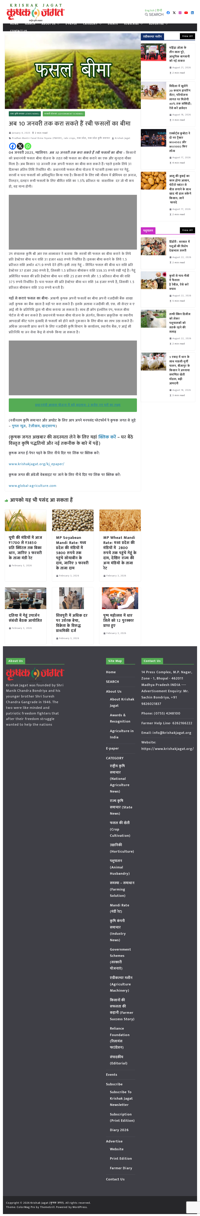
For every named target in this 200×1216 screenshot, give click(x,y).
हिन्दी (159, 10)
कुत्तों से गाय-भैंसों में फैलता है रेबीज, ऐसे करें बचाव (179, 282)
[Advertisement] (73, 222)
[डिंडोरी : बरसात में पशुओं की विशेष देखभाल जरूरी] (153, 253)
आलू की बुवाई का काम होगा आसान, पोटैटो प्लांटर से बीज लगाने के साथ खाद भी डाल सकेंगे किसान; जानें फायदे (180, 189)
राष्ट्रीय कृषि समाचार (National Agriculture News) (119, 778)
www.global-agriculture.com (32, 486)
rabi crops (69, 138)
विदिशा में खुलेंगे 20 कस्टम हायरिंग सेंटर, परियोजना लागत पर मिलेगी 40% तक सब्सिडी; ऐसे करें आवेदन (180, 97)
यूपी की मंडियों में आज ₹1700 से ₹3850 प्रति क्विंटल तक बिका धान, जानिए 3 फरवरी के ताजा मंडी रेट (25, 547)
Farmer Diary (121, 1168)
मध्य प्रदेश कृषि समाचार (99, 138)
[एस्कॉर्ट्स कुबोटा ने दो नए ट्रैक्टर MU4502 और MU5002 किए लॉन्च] (153, 149)
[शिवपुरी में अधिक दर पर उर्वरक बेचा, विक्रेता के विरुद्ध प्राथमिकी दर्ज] (73, 590)
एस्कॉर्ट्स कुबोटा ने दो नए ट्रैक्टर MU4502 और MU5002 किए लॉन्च (179, 142)
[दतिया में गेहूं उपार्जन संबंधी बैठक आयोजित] (25, 590)
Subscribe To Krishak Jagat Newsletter (121, 1098)
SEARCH (30, 23)
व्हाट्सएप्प (49, 426)
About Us (48, 23)
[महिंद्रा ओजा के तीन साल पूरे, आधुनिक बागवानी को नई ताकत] (153, 61)
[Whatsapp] (27, 146)
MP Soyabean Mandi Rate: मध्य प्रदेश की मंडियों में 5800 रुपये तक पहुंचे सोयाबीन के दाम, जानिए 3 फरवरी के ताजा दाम (72, 553)
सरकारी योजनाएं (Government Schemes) (63, 113)
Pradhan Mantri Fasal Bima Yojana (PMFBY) (37, 138)
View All (187, 36)
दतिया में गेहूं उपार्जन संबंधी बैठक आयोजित (25, 618)
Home (14, 23)
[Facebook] (12, 146)
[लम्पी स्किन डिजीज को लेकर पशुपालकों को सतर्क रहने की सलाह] (153, 330)
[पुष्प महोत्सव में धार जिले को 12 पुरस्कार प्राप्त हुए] (120, 590)
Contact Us (18, 30)
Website (117, 1149)
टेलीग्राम (34, 426)
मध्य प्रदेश (81, 138)
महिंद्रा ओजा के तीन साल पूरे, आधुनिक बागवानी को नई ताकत (179, 54)
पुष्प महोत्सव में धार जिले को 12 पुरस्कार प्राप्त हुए (118, 620)
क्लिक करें (107, 437)
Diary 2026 (119, 1130)
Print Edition (121, 1159)
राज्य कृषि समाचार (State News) (24, 113)
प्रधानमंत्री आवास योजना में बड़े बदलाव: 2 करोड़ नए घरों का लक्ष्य (78, 405)
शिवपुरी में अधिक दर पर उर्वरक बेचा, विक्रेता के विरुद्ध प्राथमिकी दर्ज (72, 623)
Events (113, 23)
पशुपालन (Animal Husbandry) (120, 867)
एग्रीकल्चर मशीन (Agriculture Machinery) (121, 984)
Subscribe (131, 23)
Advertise (156, 23)
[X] (20, 146)
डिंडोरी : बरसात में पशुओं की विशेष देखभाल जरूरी (179, 246)
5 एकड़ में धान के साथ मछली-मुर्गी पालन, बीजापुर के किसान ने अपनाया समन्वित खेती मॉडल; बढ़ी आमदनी (179, 370)
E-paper (71, 23)
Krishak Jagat (122, 138)
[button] (57, 23)
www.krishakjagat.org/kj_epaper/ (36, 464)
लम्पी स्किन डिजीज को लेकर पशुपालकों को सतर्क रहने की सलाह (180, 323)
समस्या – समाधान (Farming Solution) (122, 889)
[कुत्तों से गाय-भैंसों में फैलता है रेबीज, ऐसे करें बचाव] (153, 289)
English (150, 10)
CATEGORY (90, 23)
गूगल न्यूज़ (18, 426)
